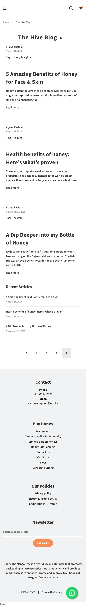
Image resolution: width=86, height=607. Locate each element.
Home (6, 22)
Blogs (43, 463)
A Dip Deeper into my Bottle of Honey (40, 239)
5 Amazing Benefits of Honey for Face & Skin (41, 78)
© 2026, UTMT (28, 592)
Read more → (14, 108)
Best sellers (43, 432)
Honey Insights (22, 57)
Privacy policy (43, 494)
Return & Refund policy (43, 499)
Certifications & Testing (43, 504)
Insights (17, 138)
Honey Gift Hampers (43, 447)
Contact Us (43, 452)
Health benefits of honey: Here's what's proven (37, 158)
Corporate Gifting (43, 468)
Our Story (43, 457)
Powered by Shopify (52, 592)
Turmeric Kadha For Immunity (43, 437)
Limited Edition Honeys (43, 442)
